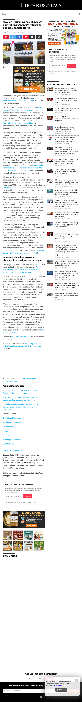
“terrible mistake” (10, 188)
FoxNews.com (8, 427)
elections (12, 460)
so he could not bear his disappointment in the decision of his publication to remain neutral (23, 167)
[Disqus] (24, 586)
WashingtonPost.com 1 (12, 422)
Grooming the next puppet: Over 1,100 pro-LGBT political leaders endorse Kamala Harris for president (21, 407)
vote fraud (20, 465)
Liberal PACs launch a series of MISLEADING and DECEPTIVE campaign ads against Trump (65, 139)
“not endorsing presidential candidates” (19, 123)
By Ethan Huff (65, 155)
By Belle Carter (66, 279)
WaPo (40, 465)
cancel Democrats (21, 458)
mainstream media (14, 463)
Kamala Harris (32, 460)
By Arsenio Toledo (67, 208)
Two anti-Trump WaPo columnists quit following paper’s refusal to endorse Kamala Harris (65, 90)
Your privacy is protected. (11, 502)
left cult (41, 460)
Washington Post (17, 468)
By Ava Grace (65, 123)
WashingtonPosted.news (21, 337)
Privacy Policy (58, 685)
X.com (5, 431)
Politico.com (7, 435)
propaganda (34, 463)
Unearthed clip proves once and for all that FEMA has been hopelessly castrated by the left (66, 263)
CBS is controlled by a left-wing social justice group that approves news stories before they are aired (66, 182)
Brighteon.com (9, 444)
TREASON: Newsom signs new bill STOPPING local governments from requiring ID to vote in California (66, 285)
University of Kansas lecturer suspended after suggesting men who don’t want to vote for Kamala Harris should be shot (66, 203)
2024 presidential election (25, 455)
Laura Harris (19, 32)
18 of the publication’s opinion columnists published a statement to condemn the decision (22, 269)
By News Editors (66, 113)
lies (4, 463)
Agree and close (61, 690)
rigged (5, 465)
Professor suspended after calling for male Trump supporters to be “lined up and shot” (66, 225)
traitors (12, 465)
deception (33, 458)
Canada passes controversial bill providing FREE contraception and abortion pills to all (66, 192)
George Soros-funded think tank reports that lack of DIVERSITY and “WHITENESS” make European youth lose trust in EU (66, 274)
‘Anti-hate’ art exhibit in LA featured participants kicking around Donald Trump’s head (66, 214)
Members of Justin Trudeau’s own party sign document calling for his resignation (66, 119)
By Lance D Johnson (67, 186)
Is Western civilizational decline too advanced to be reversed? (66, 110)
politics (25, 463)
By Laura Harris (66, 94)
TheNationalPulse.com (12, 418)
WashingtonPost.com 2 (12, 440)
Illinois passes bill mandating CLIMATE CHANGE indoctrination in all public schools (65, 172)
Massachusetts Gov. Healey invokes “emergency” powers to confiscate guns (66, 296)
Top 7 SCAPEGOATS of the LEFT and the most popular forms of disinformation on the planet (66, 161)
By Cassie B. (65, 289)
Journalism (21, 460)
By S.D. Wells (65, 166)
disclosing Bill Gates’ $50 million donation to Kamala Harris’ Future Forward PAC (23, 346)
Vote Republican (31, 465)
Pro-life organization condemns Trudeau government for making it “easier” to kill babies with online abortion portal (66, 236)
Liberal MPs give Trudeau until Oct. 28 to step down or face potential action (66, 100)
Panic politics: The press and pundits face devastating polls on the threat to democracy (65, 129)
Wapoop (6, 468)
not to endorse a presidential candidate (19, 101)
